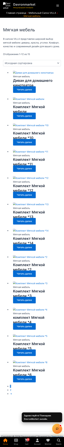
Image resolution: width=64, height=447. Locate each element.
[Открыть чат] (57, 429)
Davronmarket (24, 4)
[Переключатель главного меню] (57, 5)
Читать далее (24, 89)
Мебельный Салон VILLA (42, 13)
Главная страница (16, 13)
